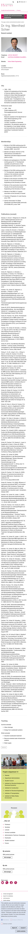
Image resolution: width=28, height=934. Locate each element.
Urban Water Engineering (14, 61)
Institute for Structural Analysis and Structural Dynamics (14, 784)
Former (7, 843)
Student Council (9, 780)
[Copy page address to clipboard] (15, 883)
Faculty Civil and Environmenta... (8, 10)
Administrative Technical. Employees (15, 835)
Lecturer (7, 830)
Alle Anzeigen (7, 857)
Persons (19, 10)
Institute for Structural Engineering (14, 790)
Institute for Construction (11, 788)
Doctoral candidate (10, 832)
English (24, 2)
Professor (7, 824)
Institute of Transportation (12, 793)
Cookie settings (6, 900)
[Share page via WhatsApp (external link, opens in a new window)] (7, 883)
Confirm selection (21, 931)
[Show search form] (13, 2)
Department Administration (12, 778)
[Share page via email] (2, 883)
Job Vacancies (6, 898)
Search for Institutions (8, 896)
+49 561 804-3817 (13, 55)
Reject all (14, 927)
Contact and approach (8, 893)
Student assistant (9, 840)
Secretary (7, 827)
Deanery (7, 775)
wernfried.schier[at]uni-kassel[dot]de (18, 57)
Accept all (23, 927)
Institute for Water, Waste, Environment (12, 797)
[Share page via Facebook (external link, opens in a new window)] (11, 883)
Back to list (4, 747)
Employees (8, 838)
